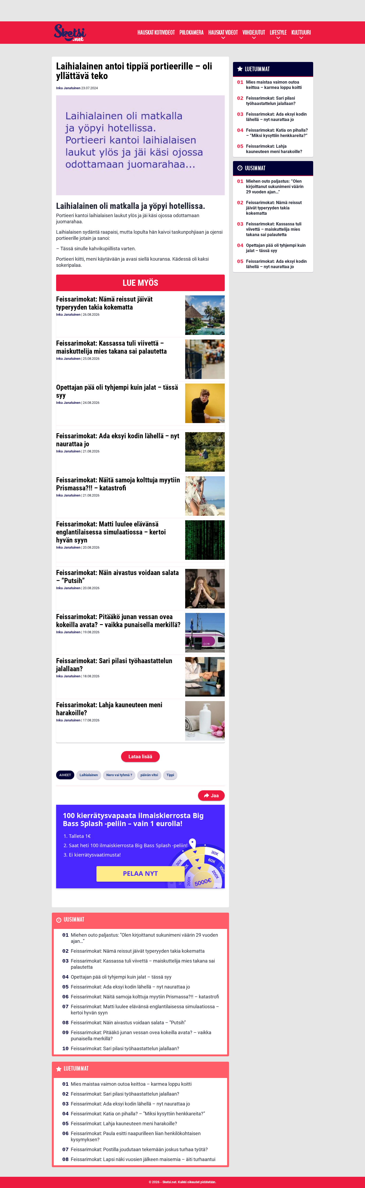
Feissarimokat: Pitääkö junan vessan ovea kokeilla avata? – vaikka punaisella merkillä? (118, 621)
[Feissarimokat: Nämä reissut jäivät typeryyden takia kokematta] (205, 315)
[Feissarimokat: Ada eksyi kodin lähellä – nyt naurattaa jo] (205, 452)
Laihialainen (89, 775)
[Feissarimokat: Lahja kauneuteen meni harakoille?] (205, 721)
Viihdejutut (254, 33)
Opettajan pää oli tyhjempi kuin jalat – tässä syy (117, 391)
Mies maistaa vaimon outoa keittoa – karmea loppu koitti (131, 1084)
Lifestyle (278, 33)
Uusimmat (74, 920)
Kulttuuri (301, 33)
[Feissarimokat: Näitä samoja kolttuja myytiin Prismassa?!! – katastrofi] (205, 496)
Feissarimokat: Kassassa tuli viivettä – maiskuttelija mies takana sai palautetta (111, 347)
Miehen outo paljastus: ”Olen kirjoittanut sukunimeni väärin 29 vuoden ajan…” (144, 938)
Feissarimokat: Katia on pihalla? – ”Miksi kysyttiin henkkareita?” (138, 1113)
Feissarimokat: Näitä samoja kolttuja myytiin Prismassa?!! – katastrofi (118, 484)
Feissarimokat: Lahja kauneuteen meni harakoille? (109, 709)
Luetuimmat (76, 1069)
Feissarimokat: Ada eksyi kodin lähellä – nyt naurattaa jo (117, 440)
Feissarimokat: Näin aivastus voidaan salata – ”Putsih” (117, 577)
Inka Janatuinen (68, 88)
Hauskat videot (223, 33)
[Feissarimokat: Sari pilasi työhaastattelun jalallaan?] (205, 677)
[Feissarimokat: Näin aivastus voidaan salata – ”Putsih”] (205, 588)
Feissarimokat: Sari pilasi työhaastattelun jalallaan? (114, 665)
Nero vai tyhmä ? (119, 775)
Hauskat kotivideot (156, 33)
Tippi (170, 775)
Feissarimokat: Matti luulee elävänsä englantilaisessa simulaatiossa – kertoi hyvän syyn (111, 532)
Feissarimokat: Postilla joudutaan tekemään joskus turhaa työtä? (139, 1149)
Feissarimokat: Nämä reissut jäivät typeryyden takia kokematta (104, 303)
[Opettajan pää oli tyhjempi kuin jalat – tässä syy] (205, 403)
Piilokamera (192, 33)
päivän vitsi (149, 775)
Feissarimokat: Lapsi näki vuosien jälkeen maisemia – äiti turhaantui (143, 1159)
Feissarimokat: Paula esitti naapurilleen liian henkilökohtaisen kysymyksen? (136, 1136)
